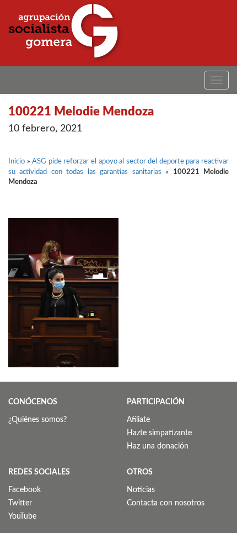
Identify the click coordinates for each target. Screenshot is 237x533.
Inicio (16, 161)
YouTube (22, 516)
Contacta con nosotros (165, 503)
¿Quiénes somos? (37, 420)
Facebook (24, 490)
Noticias (141, 490)
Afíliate (138, 420)
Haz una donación (157, 446)
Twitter (20, 503)
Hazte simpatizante (159, 433)
